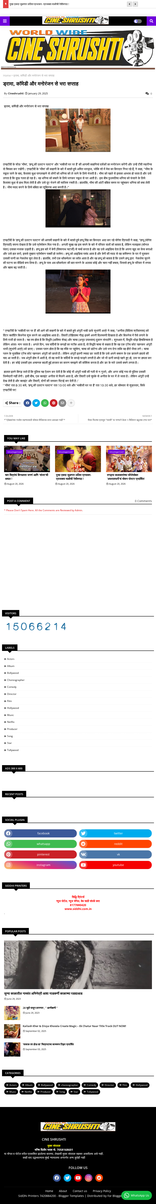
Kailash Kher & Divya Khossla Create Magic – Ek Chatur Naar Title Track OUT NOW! (74, 1026)
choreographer (16, 680)
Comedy (11, 687)
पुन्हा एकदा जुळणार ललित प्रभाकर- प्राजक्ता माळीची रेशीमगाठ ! (39, 4)
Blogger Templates (71, 1196)
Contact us (80, 1191)
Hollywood (13, 708)
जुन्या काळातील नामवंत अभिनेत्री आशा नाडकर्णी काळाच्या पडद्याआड (43, 993)
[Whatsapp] (45, 403)
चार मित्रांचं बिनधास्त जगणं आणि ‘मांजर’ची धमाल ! (26, 477)
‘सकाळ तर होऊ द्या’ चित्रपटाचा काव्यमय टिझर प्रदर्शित (48, 1044)
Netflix (10, 722)
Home (7, 75)
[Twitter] (36, 403)
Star (9, 743)
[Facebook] (27, 403)
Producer (12, 729)
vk (118, 854)
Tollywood (12, 750)
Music (10, 715)
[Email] (62, 403)
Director (11, 694)
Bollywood (13, 673)
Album (10, 666)
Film (9, 701)
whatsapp (43, 844)
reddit (118, 844)
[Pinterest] (53, 403)
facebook (43, 833)
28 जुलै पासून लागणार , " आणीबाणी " (40, 1008)
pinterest (43, 854)
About (63, 1191)
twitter (118, 833)
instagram (43, 865)
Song (10, 736)
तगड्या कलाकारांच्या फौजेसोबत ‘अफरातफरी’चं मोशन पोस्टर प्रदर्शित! (126, 477)
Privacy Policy (102, 1191)
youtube (118, 865)
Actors (10, 659)
